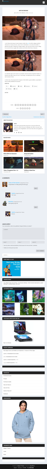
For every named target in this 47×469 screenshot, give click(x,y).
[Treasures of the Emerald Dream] (8, 296)
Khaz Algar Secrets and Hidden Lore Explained (13, 350)
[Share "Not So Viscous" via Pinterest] (23, 105)
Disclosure (20, 467)
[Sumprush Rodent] (33, 146)
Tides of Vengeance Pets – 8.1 (11, 170)
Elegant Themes (7, 448)
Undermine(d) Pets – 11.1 (13, 359)
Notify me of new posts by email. (11, 247)
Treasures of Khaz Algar (29, 350)
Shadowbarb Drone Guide (13, 353)
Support (15, 467)
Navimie (10, 201)
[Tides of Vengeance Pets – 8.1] (13, 163)
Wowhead (6, 393)
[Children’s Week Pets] (33, 163)
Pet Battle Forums (7, 375)
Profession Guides (7, 381)
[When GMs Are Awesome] (13, 146)
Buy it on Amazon (7, 342)
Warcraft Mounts (7, 384)
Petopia (5, 378)
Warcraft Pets (7, 387)
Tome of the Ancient (14, 182)
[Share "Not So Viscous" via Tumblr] (20, 105)
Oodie (5, 451)
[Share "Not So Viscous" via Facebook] (15, 105)
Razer (5, 454)
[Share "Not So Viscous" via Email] (33, 105)
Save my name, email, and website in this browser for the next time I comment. (20, 245)
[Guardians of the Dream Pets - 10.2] (38, 296)
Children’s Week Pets (29, 170)
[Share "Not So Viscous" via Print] (35, 105)
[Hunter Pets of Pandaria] (26, 309)
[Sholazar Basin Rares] (38, 309)
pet (28, 43)
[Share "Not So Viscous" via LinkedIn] (25, 105)
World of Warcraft (7, 390)
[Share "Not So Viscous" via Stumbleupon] (30, 105)
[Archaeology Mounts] (21, 296)
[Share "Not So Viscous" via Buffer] (28, 105)
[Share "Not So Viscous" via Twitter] (18, 105)
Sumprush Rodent (28, 153)
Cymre (15, 123)
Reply (36, 188)
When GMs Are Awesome (10, 153)
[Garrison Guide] (8, 309)
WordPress (32, 465)
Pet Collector (22, 12)
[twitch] (23, 467)
